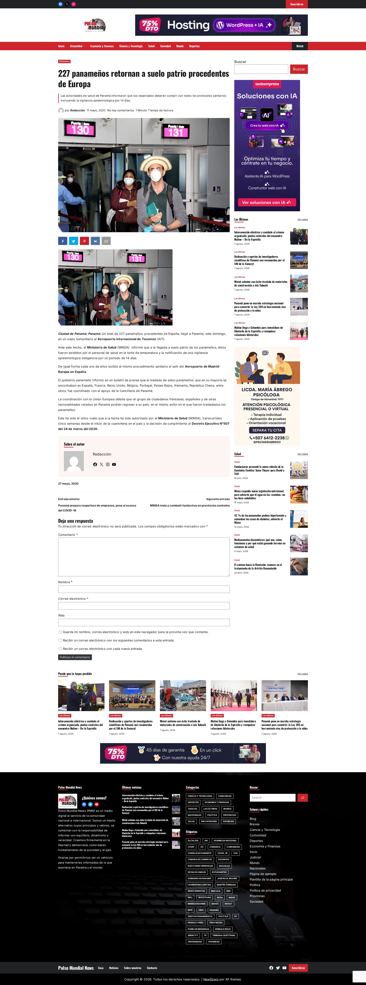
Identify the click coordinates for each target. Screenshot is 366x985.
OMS (201, 910)
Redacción (77, 110)
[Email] (107, 241)
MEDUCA (215, 891)
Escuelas (224, 866)
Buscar (240, 61)
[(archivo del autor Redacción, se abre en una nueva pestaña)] (61, 112)
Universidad (195, 941)
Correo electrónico (73, 599)
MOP (190, 910)
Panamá (214, 910)
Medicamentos (196, 891)
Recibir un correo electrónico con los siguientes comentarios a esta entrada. (119, 640)
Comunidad (225, 796)
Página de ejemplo (263, 874)
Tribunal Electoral (224, 935)
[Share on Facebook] (63, 241)
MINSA (215, 904)
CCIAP (191, 847)
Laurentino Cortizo (199, 885)
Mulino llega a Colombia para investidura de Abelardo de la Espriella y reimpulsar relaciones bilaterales (258, 331)
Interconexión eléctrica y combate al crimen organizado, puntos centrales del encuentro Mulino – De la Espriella (259, 235)
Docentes (223, 859)
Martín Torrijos (226, 885)
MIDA (219, 897)
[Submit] (303, 798)
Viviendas (214, 941)
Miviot (228, 904)
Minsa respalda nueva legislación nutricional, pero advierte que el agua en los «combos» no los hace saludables (259, 494)
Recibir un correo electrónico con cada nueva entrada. (103, 649)
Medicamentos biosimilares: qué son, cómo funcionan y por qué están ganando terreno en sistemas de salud (259, 543)
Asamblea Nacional (225, 840)
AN (206, 840)
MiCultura (204, 897)
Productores (195, 922)
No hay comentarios (120, 110)
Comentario (68, 535)
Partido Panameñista (200, 916)
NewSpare (210, 979)
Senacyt (193, 935)
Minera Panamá (196, 904)
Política (212, 815)
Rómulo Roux (223, 929)
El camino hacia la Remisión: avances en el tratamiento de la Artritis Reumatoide (258, 566)
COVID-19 (222, 853)
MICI (190, 897)
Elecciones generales (200, 866)
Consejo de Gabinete (199, 853)
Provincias (64, 61)
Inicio (253, 852)
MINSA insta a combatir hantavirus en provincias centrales (190, 505)
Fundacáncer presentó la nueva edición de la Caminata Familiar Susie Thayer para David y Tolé (259, 470)
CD (202, 847)
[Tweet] (74, 241)
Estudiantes (219, 872)
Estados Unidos (197, 872)
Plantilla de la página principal (271, 879)
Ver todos (303, 219)
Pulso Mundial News (76, 967)
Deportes (193, 802)
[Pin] (85, 241)
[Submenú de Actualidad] (84, 46)
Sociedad (228, 821)
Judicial (192, 809)
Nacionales (194, 815)
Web (61, 615)
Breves (254, 824)
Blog (253, 819)
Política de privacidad (265, 890)
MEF (228, 891)
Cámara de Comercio (200, 859)
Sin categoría (209, 821)
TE (205, 935)
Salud (237, 462)
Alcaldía (193, 840)
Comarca (215, 847)
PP (235, 916)
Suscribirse (298, 968)
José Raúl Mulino (227, 878)
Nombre (65, 582)
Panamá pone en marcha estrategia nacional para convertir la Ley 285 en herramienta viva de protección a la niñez (260, 306)
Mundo (227, 809)
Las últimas (239, 227)
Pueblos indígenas (198, 929)
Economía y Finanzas (217, 802)
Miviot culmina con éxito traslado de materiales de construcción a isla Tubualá (260, 283)
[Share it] (96, 241)
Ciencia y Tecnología (200, 796)
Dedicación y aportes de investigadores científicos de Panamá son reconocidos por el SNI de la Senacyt (259, 260)
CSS (236, 853)
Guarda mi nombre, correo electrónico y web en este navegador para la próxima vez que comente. (136, 632)
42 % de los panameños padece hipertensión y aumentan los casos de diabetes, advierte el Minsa (260, 518)
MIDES (232, 897)
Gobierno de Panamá (199, 878)
